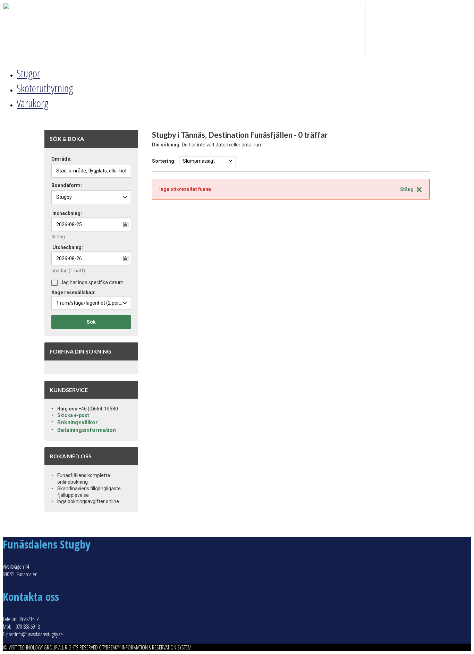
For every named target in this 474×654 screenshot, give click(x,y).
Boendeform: (66, 185)
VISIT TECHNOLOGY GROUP (33, 647)
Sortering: (164, 161)
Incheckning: (67, 213)
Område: (61, 159)
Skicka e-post (73, 415)
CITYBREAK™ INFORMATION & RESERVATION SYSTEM (145, 647)
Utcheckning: (67, 247)
